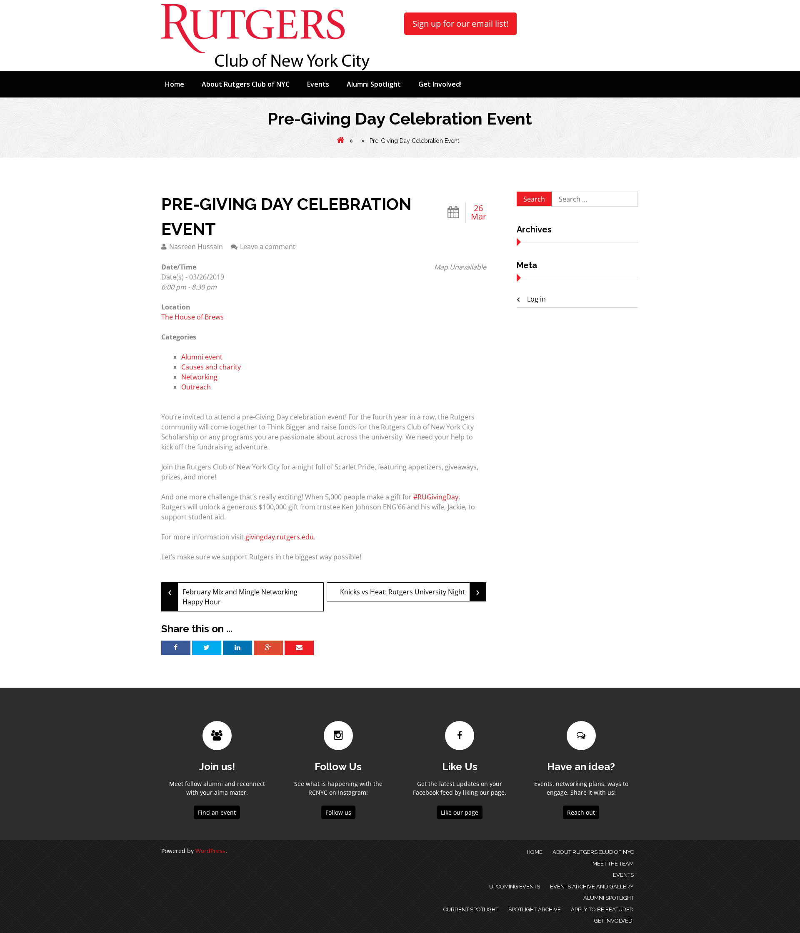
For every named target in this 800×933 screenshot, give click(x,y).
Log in (536, 299)
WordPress (210, 851)
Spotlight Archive (534, 909)
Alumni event (201, 357)
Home (174, 84)
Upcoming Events (514, 886)
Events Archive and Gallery (592, 886)
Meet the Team (613, 864)
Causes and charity (211, 367)
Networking (199, 377)
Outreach (196, 387)
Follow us (338, 812)
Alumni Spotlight (374, 84)
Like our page (459, 812)
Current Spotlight (470, 909)
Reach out (581, 812)
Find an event (217, 812)
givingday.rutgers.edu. (280, 536)
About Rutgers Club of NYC (246, 84)
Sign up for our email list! (460, 23)
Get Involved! (440, 84)
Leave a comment (267, 246)
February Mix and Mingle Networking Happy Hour (233, 594)
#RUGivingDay (435, 496)
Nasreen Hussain (196, 246)
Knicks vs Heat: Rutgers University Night (410, 591)
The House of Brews (192, 317)
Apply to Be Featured (602, 909)
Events (318, 84)
